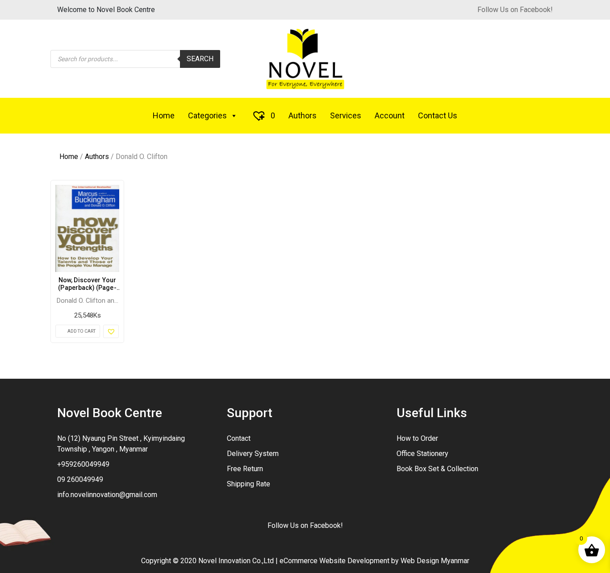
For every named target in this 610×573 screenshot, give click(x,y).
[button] (111, 331)
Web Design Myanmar (435, 560)
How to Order (417, 438)
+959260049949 (83, 464)
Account (390, 115)
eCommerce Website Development (334, 560)
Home (164, 115)
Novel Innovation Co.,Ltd (236, 560)
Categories (207, 115)
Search (200, 58)
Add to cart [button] (81, 331)
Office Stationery (422, 453)
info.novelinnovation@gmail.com (107, 494)
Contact (239, 438)
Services (345, 115)
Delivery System (253, 453)
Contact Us (437, 115)
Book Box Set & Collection (437, 468)
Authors (302, 115)
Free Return (245, 468)
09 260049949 (80, 479)
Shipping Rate (248, 484)
